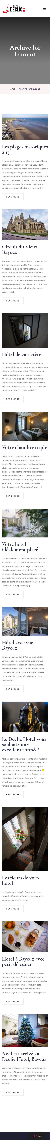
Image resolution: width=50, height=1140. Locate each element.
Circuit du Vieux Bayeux (19, 249)
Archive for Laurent (29, 88)
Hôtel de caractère (21, 354)
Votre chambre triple (24, 447)
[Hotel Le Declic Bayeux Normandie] (14, 8)
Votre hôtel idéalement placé (20, 547)
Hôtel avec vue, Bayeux (18, 645)
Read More (12, 196)
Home (12, 88)
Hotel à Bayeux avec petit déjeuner (23, 961)
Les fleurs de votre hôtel (21, 880)
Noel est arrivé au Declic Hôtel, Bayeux (24, 1056)
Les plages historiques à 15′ (25, 149)
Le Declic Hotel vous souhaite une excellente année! (24, 744)
